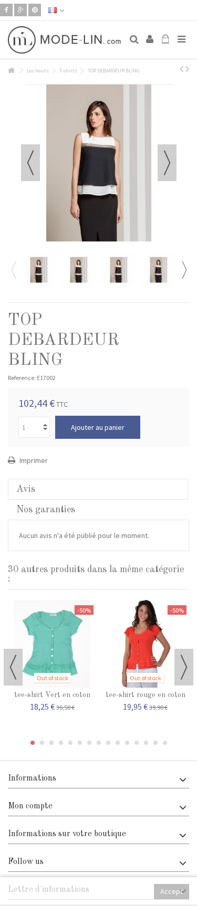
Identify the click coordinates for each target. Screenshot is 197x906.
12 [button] (136, 743)
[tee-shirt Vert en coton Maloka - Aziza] (52, 644)
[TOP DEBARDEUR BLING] (39, 269)
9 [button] (108, 743)
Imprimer (33, 460)
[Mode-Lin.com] (64, 40)
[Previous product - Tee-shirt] (181, 68)
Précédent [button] (30, 162)
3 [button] (51, 743)
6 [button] (80, 743)
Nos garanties (45, 509)
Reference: (22, 378)
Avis (25, 489)
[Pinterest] (34, 10)
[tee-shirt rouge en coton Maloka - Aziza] (145, 644)
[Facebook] (6, 10)
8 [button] (99, 743)
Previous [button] (13, 270)
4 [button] (61, 743)
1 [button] (32, 743)
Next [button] (184, 270)
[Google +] (20, 10)
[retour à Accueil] (11, 70)
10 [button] (118, 743)
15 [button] (165, 743)
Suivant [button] (167, 162)
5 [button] (70, 743)
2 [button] (42, 743)
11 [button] (127, 743)
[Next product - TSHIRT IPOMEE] (187, 68)
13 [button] (146, 743)
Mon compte (30, 806)
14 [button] (155, 743)
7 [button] (89, 743)
